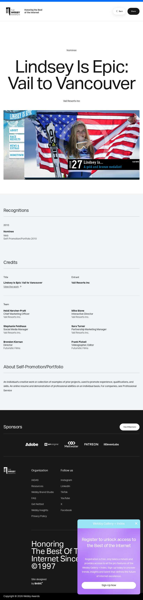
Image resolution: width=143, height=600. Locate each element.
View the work (11, 287)
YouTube (65, 498)
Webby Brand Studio (42, 492)
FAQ (33, 498)
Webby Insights (39, 510)
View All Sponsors (129, 427)
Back (121, 11)
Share (133, 11)
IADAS (35, 480)
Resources (37, 486)
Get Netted (37, 504)
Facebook (66, 510)
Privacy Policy (39, 516)
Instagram (66, 480)
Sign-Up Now (109, 585)
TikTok (64, 492)
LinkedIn (65, 486)
